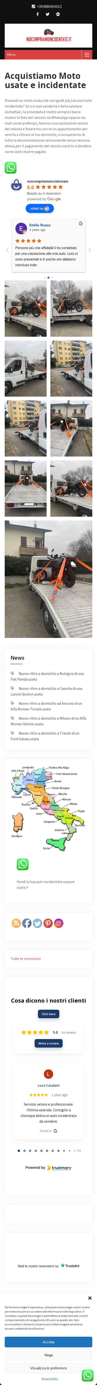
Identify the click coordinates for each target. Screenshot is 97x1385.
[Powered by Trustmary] (48, 1168)
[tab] (19, 1151)
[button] (90, 1298)
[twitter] (47, 14)
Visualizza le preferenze (48, 1368)
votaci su (37, 208)
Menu (11, 54)
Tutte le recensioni (25, 958)
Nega (48, 1355)
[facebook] (37, 14)
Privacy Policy (49, 1378)
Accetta (48, 1342)
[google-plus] (58, 14)
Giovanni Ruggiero (44, 225)
